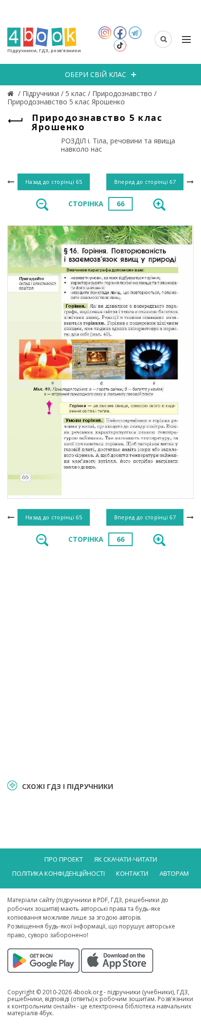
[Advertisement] (100, 662)
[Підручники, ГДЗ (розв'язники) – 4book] (11, 93)
